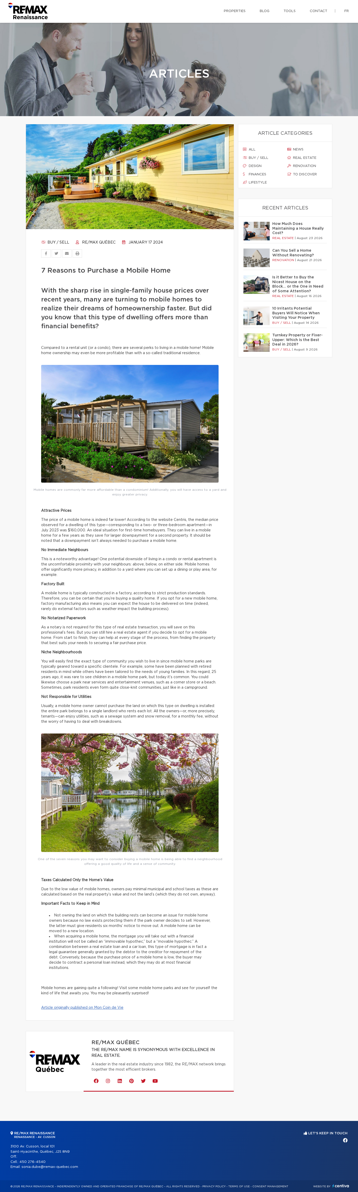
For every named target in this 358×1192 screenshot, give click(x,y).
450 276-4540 (32, 1162)
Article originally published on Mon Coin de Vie (82, 1008)
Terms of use (239, 1186)
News (297, 149)
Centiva (340, 1186)
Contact (318, 11)
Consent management (270, 1186)
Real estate (304, 158)
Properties (235, 11)
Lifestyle (257, 182)
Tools (290, 11)
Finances (257, 174)
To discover (304, 174)
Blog (264, 11)
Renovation (304, 166)
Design (255, 166)
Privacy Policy (214, 1186)
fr (346, 11)
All (252, 149)
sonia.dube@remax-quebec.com (49, 1167)
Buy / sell (57, 242)
